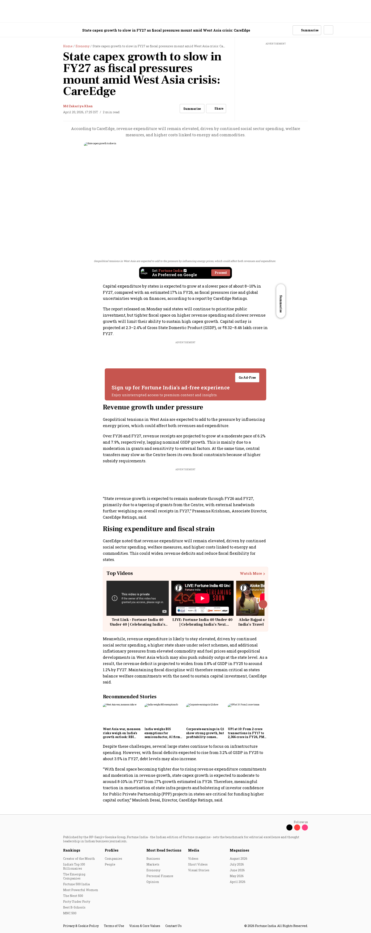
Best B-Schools (74, 907)
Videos (193, 858)
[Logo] (61, 30)
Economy (153, 870)
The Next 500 (73, 896)
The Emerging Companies (74, 876)
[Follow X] (289, 827)
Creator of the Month (79, 858)
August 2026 (238, 858)
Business (153, 858)
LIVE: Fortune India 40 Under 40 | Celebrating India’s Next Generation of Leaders (202, 624)
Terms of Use (114, 926)
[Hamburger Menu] (40, 30)
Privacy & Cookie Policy (81, 926)
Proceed (221, 273)
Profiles (112, 850)
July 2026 (237, 864)
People (110, 864)
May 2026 (237, 876)
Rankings (71, 850)
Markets (152, 864)
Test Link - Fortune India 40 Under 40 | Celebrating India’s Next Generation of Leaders (137, 624)
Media (193, 850)
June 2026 (237, 870)
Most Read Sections (163, 850)
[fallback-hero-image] (122, 714)
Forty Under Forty (76, 901)
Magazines (239, 850)
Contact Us (173, 926)
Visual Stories (198, 870)
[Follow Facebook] (282, 827)
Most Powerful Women (80, 890)
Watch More (251, 573)
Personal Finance (159, 876)
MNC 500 (69, 913)
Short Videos (198, 864)
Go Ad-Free (247, 377)
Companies (113, 858)
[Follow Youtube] (297, 827)
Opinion (152, 882)
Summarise (192, 109)
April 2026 (237, 882)
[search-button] (286, 29)
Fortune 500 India (76, 884)
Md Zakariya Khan (78, 106)
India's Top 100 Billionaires (74, 866)
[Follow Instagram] (305, 827)
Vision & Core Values (144, 926)
